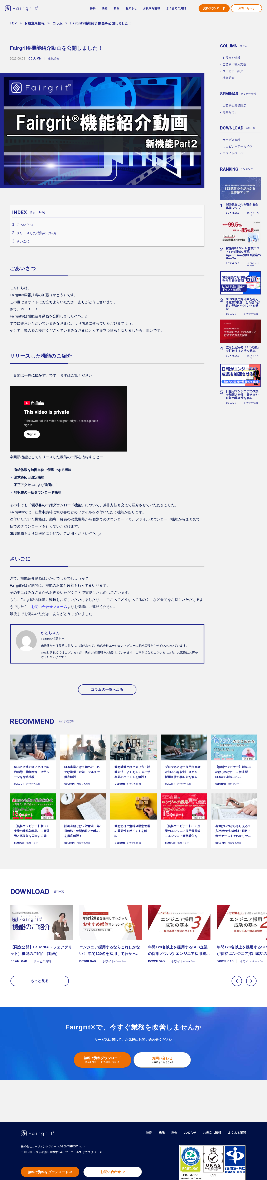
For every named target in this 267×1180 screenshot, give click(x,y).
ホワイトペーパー (234, 153)
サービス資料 (231, 139)
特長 (93, 8)
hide (41, 212)
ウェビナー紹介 (233, 71)
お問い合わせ (246, 8)
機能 (162, 1132)
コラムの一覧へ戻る (107, 690)
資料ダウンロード (214, 8)
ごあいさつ (24, 224)
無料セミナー (231, 112)
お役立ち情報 (34, 23)
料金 (116, 8)
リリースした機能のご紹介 (36, 233)
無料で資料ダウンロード (102, 1059)
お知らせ (131, 8)
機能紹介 (228, 77)
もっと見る (40, 981)
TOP (13, 23)
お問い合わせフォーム (49, 607)
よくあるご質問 (176, 8)
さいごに (23, 241)
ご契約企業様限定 (234, 105)
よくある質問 (237, 1132)
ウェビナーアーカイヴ (237, 146)
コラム (58, 23)
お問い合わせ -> (113, 1172)
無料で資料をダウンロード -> (50, 1172)
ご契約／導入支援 (234, 64)
